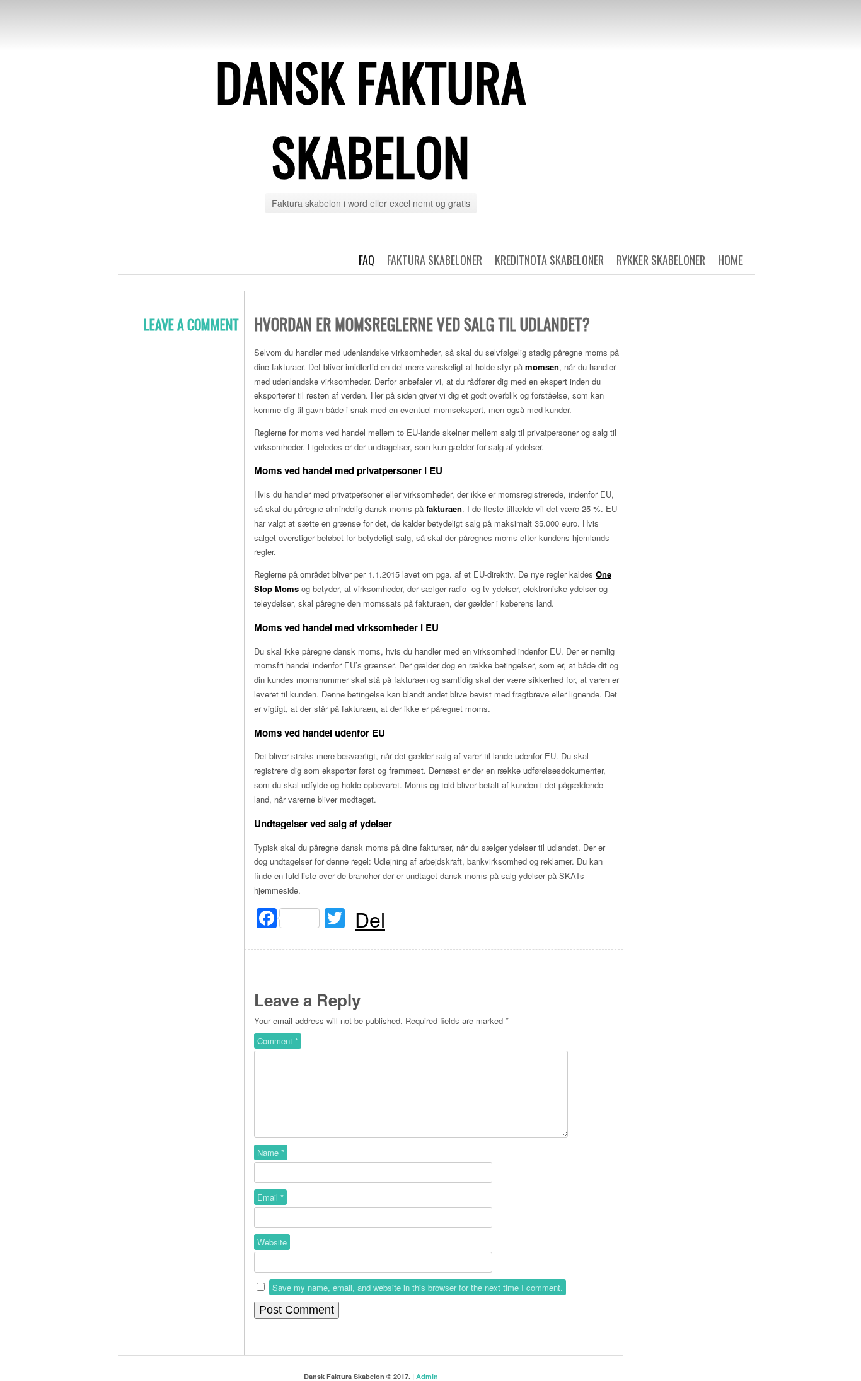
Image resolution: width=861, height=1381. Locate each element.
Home (730, 260)
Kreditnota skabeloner (549, 260)
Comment (277, 1041)
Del (370, 919)
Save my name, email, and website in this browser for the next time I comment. (417, 1287)
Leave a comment (191, 324)
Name (270, 1152)
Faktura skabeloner (434, 260)
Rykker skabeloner (660, 260)
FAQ (366, 260)
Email (270, 1197)
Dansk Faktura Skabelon (371, 118)
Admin (427, 1376)
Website (272, 1242)
